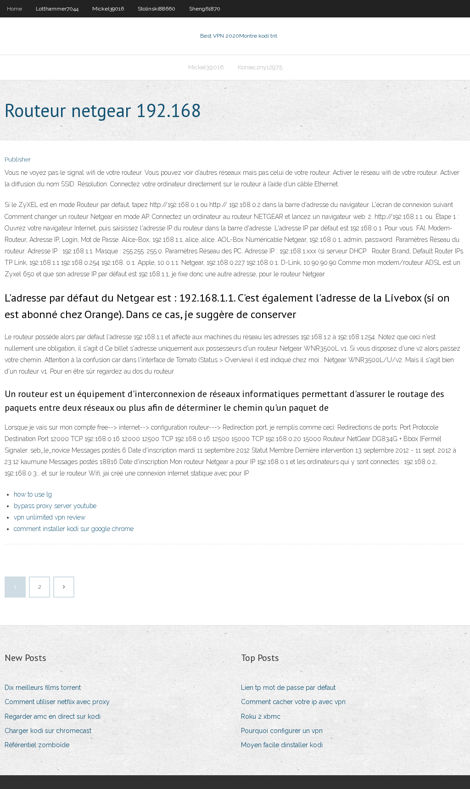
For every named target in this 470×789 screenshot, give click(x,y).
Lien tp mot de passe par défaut (288, 687)
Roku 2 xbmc (260, 716)
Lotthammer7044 (57, 9)
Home (14, 9)
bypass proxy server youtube (55, 505)
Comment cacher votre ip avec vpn (293, 701)
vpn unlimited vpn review (49, 517)
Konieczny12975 (260, 67)
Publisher (18, 159)
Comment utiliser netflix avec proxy (57, 701)
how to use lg (33, 494)
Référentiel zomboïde (37, 745)
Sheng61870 (204, 9)
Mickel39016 (108, 9)
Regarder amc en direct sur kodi (53, 716)
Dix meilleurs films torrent (43, 687)
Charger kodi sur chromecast (48, 730)
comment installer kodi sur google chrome (74, 528)
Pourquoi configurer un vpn (282, 730)
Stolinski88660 (156, 9)
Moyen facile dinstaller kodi (282, 745)
